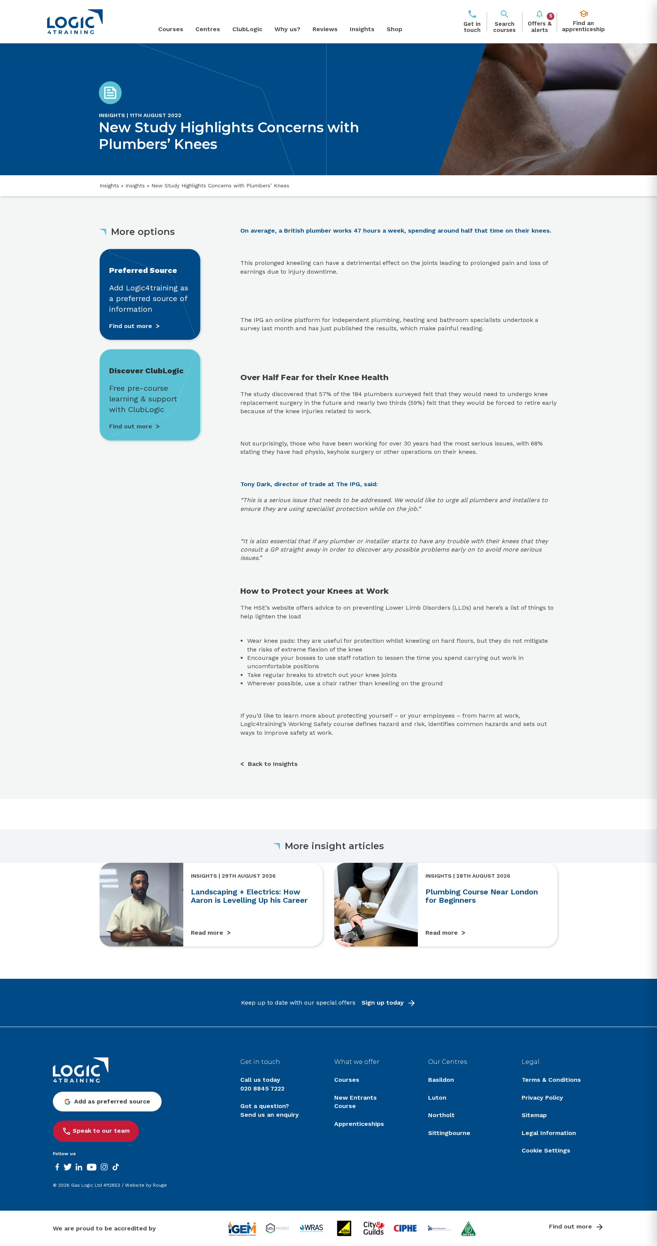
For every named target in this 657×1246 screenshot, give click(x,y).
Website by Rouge (146, 1185)
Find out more (570, 1226)
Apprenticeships (359, 1123)
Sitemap (534, 1115)
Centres (207, 29)
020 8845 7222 (262, 1088)
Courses (170, 29)
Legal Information (549, 1133)
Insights (362, 29)
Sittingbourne (449, 1133)
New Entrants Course (355, 1102)
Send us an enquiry (269, 1114)
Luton (437, 1097)
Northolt (441, 1115)
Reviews (325, 29)
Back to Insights (273, 763)
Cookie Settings (546, 1150)
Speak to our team (101, 1130)
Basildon (441, 1079)
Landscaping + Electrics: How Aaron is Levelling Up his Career (249, 896)
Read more (207, 932)
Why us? (287, 29)
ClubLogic (247, 29)
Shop (394, 29)
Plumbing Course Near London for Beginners (481, 896)
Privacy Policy (542, 1097)
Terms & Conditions (551, 1079)
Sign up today (383, 1002)
